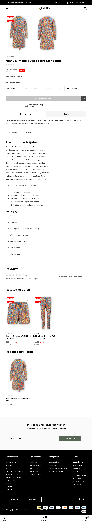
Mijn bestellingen (36, 465)
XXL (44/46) (72, 89)
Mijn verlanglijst (35, 471)
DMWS (30, 510)
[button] (7, 8)
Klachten (9, 483)
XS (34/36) (11, 89)
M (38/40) (34, 89)
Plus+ (36, 510)
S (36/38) (23, 89)
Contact (8, 468)
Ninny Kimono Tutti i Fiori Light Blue (18, 399)
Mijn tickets (34, 468)
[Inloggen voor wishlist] (83, 98)
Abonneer (70, 439)
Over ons (9, 465)
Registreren (34, 462)
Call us (14, 499)
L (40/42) (46, 89)
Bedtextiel (53, 465)
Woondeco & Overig (56, 471)
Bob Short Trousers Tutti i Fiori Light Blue (18, 337)
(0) (16, 64)
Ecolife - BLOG (11, 489)
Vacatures (9, 486)
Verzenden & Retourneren (15, 471)
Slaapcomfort (54, 462)
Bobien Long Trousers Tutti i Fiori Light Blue (44, 337)
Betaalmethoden (12, 474)
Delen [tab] (66, 114)
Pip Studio (10, 56)
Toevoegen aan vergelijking (20, 133)
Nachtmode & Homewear (58, 468)
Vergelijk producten (36, 474)
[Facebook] (79, 499)
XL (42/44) (59, 89)
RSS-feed (43, 510)
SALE (51, 474)
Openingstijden (11, 462)
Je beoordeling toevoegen (70, 276)
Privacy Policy (10, 480)
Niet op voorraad (43, 99)
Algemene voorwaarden (14, 477)
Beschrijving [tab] (25, 114)
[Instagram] (84, 499)
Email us (32, 499)
